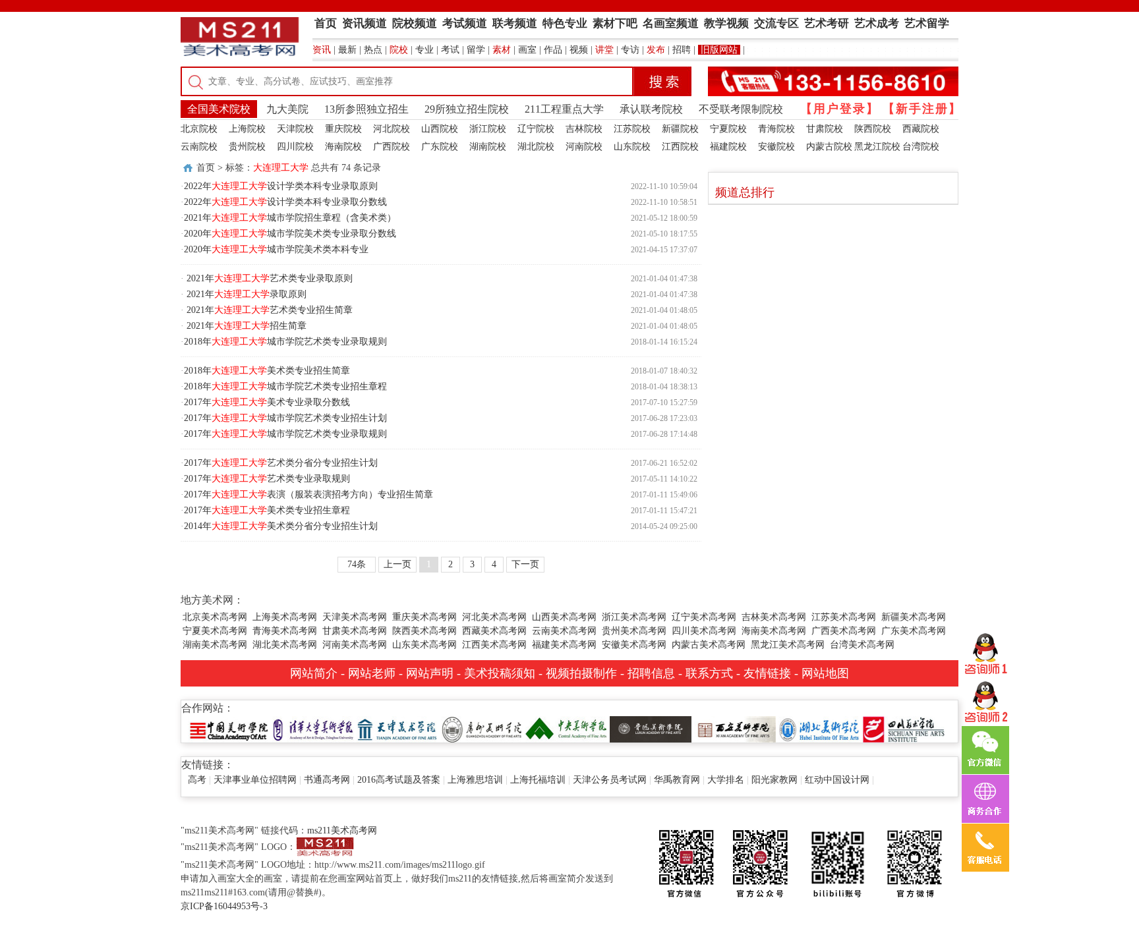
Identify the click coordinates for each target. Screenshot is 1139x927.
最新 (347, 50)
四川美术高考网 (704, 631)
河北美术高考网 (494, 617)
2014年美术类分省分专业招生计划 (281, 526)
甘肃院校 (824, 129)
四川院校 (295, 147)
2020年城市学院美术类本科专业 (276, 249)
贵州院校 (247, 147)
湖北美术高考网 (284, 645)
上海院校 (247, 129)
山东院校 (632, 147)
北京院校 (199, 129)
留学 (476, 50)
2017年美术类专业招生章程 (267, 510)
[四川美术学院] (904, 728)
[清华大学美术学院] (313, 728)
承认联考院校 (651, 109)
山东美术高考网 (424, 645)
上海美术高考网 (284, 617)
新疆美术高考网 (913, 617)
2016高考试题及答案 (398, 780)
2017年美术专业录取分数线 (267, 402)
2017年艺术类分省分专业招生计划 (281, 463)
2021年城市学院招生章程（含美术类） (290, 218)
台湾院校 (920, 147)
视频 (579, 50)
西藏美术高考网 (494, 631)
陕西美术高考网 (424, 631)
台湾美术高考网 (862, 645)
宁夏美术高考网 (215, 631)
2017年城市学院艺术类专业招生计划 (285, 418)
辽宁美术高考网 (704, 617)
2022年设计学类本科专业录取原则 (281, 186)
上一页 (397, 564)
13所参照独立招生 (366, 109)
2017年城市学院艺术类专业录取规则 (285, 434)
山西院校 (439, 129)
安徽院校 (776, 147)
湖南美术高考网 (215, 645)
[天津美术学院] (397, 728)
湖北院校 (535, 147)
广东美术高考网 (913, 631)
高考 (197, 780)
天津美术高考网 (354, 617)
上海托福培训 (538, 780)
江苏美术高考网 (843, 617)
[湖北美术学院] (819, 728)
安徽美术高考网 (634, 645)
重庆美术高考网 (424, 617)
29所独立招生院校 (466, 109)
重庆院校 (343, 129)
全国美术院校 (218, 109)
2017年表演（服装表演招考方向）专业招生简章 (308, 494)
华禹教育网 (677, 780)
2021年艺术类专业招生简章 (268, 310)
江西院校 (680, 147)
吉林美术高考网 (774, 617)
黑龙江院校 (877, 147)
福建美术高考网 (564, 645)
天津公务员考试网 (610, 780)
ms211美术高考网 (342, 830)
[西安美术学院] (735, 728)
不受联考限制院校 (741, 109)
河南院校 (584, 147)
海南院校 (343, 147)
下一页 (525, 564)
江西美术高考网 (494, 645)
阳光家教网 (774, 780)
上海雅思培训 (475, 780)
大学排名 (725, 780)
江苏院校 (632, 129)
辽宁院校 (535, 129)
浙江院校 (487, 129)
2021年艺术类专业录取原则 (268, 278)
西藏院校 (920, 129)
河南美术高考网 (354, 645)
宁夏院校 (728, 129)
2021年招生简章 (245, 326)
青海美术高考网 (284, 631)
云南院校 (199, 147)
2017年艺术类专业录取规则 (267, 479)
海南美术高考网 (774, 631)
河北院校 (391, 129)
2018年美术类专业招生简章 (267, 371)
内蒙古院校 (829, 147)
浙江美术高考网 (634, 617)
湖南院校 (487, 147)
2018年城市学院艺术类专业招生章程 (285, 386)
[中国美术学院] (229, 728)
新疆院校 (680, 129)
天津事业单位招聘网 (255, 780)
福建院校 (728, 147)
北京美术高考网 (215, 617)
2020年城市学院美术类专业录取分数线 (290, 234)
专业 (424, 50)
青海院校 (776, 129)
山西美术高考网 (564, 617)
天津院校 (295, 129)
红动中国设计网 (837, 780)
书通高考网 (327, 780)
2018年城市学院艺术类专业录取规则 (285, 342)
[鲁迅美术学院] (650, 728)
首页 (205, 168)
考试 (450, 50)
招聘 (681, 50)
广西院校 (391, 147)
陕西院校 (872, 129)
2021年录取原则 (245, 294)
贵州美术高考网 (634, 631)
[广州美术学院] (482, 728)
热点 (373, 50)
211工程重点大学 (564, 109)
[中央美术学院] (566, 728)
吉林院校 (584, 129)
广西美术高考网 (843, 631)
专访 (630, 50)
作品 (553, 50)
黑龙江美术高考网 (788, 645)
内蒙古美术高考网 (708, 645)
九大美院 (287, 109)
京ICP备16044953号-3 (224, 906)
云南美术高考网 (564, 631)
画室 (527, 50)
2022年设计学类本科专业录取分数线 (285, 202)
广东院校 (439, 147)
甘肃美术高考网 (354, 631)
